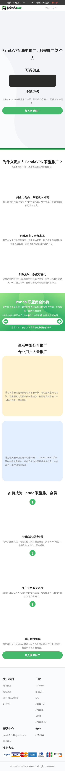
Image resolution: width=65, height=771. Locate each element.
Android (39, 709)
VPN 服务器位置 (10, 697)
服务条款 (7, 691)
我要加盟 (40, 735)
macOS (39, 691)
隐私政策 (7, 685)
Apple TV (40, 703)
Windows (40, 685)
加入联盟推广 (32, 110)
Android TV (41, 721)
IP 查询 (6, 703)
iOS (37, 697)
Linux (38, 715)
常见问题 (7, 741)
